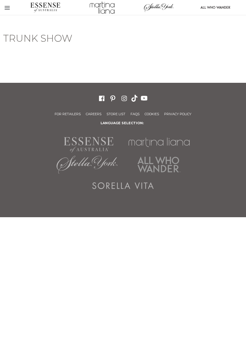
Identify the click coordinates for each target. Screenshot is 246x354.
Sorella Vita (123, 186)
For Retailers (68, 114)
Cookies (152, 114)
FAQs (135, 114)
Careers (93, 114)
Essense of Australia (45, 7)
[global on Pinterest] (112, 97)
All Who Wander (159, 165)
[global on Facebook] (101, 97)
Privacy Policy (177, 114)
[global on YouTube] (145, 98)
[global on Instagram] (124, 97)
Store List (115, 114)
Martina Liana (102, 7)
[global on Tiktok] (135, 98)
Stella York (158, 7)
